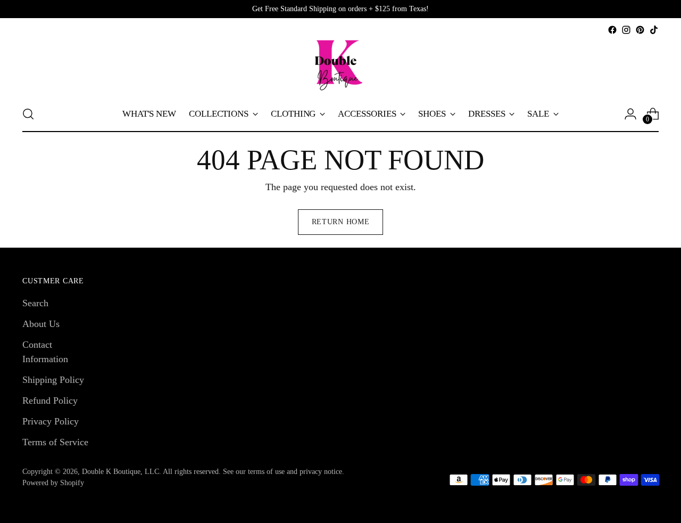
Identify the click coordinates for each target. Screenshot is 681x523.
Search (35, 303)
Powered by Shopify (53, 483)
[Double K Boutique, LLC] (340, 66)
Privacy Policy (50, 421)
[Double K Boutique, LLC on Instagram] (626, 30)
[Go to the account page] (630, 114)
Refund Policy (50, 400)
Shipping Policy (53, 379)
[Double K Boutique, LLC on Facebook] (612, 30)
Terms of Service (55, 442)
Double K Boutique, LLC (120, 472)
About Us (41, 323)
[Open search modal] (28, 114)
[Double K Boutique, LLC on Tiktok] (654, 30)
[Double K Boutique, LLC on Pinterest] (640, 30)
